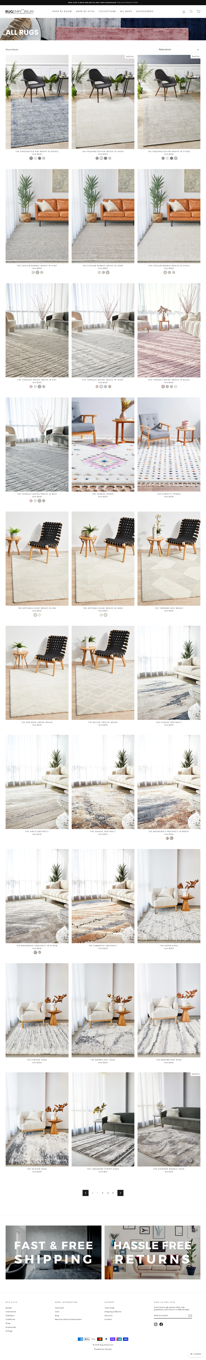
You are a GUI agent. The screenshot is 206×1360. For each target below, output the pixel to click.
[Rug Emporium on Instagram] (155, 1324)
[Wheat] (171, 838)
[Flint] (37, 272)
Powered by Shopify (103, 1349)
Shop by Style (85, 11)
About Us (109, 1316)
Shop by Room (62, 11)
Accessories (145, 11)
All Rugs (126, 11)
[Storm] (167, 838)
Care (57, 1312)
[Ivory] (35, 158)
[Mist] (43, 386)
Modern (9, 1308)
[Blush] (31, 386)
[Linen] (39, 615)
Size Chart (59, 1308)
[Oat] (39, 386)
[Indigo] (31, 158)
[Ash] (35, 615)
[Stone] (43, 158)
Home (8, 27)
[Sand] (41, 272)
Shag (8, 1323)
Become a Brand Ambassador (68, 1319)
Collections (107, 11)
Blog (57, 1316)
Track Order (109, 1308)
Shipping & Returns (113, 1312)
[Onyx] (39, 158)
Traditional (10, 1319)
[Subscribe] (190, 1315)
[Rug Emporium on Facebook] (161, 1324)
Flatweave (10, 1316)
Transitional (11, 1312)
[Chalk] (33, 272)
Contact (108, 1319)
